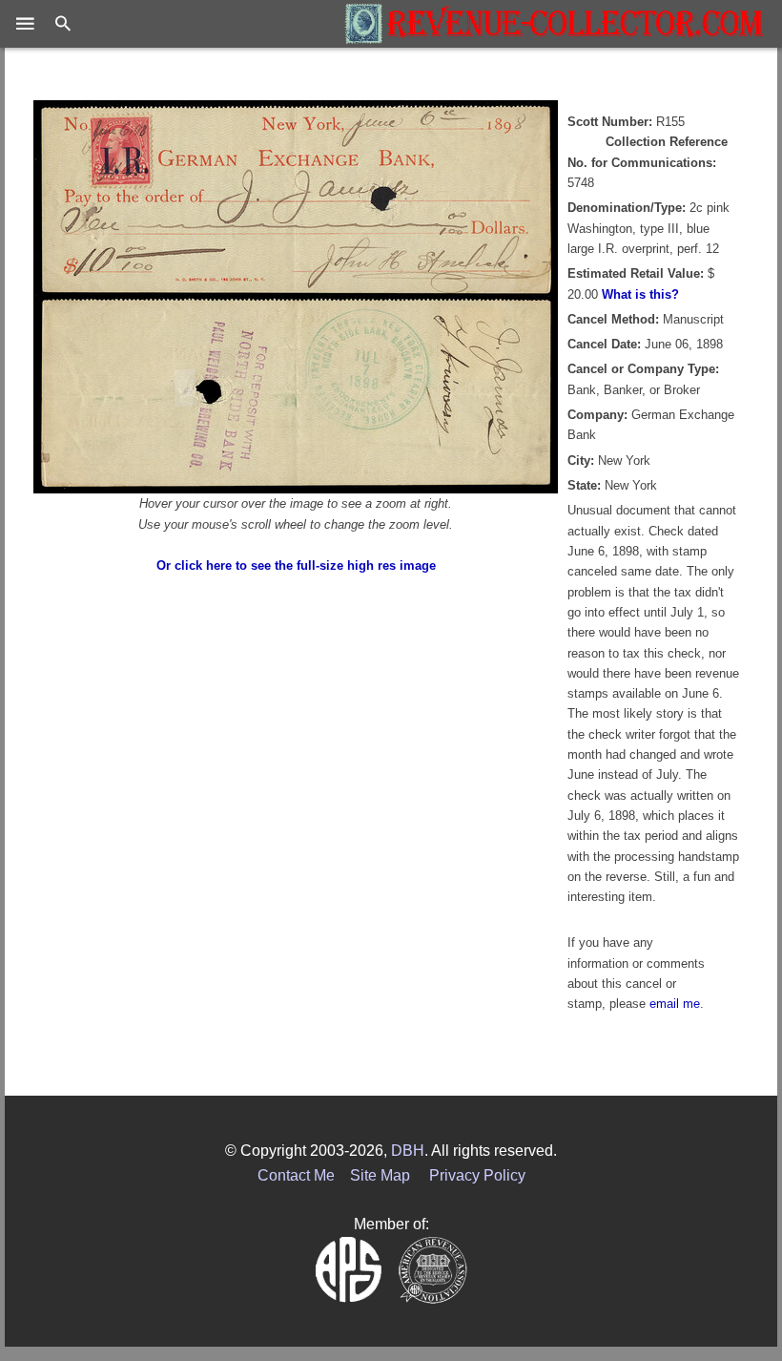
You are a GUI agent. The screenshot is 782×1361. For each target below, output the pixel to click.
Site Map (380, 1175)
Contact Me (296, 1175)
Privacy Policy (477, 1175)
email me (674, 1003)
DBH (407, 1150)
